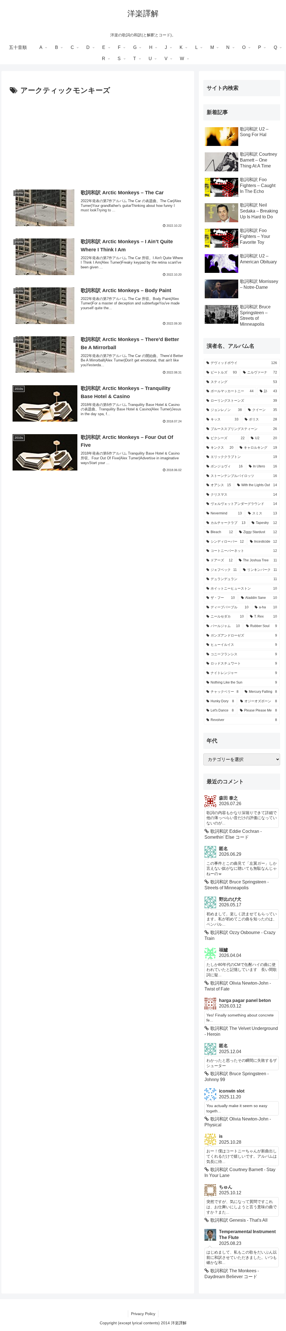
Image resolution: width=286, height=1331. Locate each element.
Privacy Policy (143, 1313)
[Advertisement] (98, 139)
